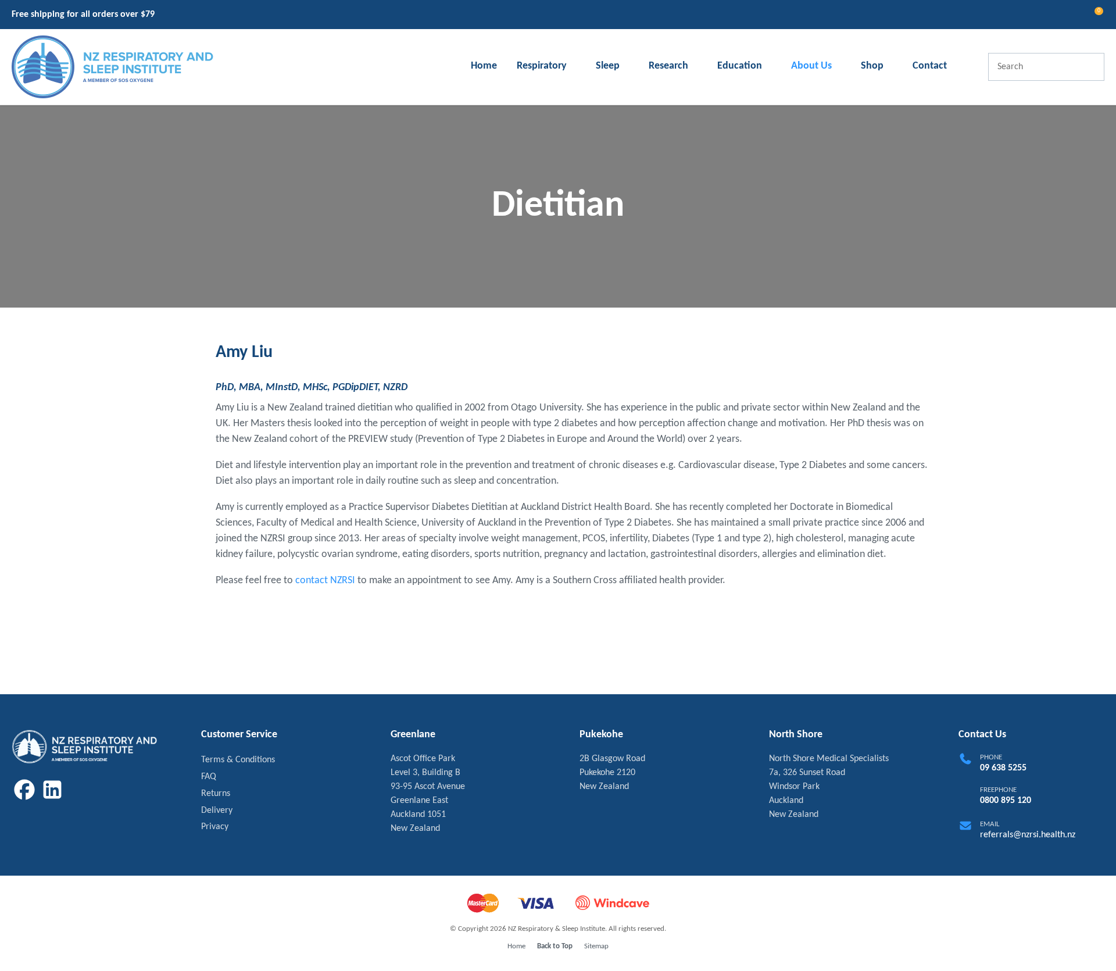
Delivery (217, 810)
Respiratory (542, 66)
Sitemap (596, 946)
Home (484, 66)
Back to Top (555, 946)
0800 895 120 (1005, 800)
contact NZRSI (325, 580)
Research (668, 66)
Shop (872, 66)
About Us (811, 66)
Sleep (608, 66)
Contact (930, 66)
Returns (215, 793)
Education (739, 66)
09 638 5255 (1003, 768)
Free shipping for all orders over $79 (83, 14)
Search (1090, 67)
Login (1049, 15)
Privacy (214, 826)
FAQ (208, 776)
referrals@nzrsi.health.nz (1027, 835)
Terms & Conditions (238, 760)
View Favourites (1070, 16)
